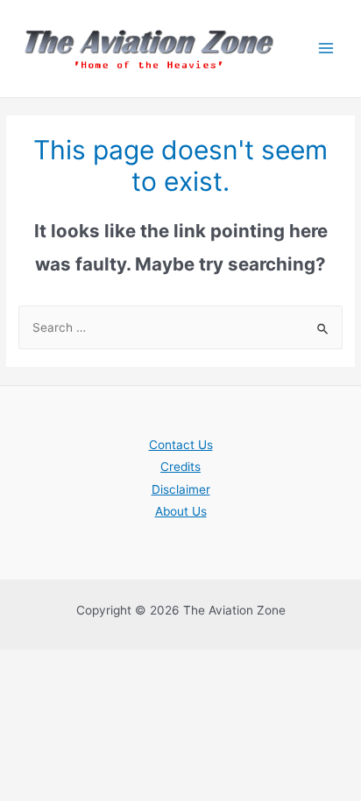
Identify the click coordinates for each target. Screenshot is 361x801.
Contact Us (181, 445)
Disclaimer (181, 489)
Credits (180, 467)
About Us (181, 511)
